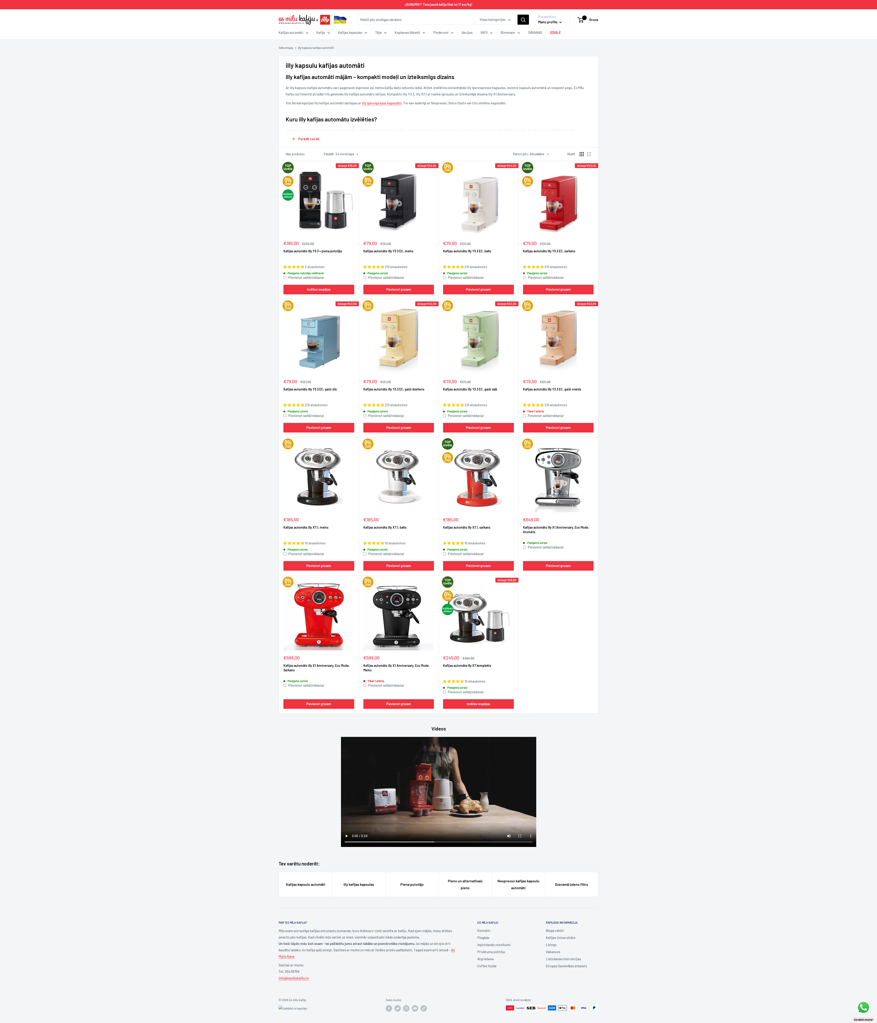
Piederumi (441, 32)
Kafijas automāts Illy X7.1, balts (385, 527)
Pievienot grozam (398, 289)
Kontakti (483, 930)
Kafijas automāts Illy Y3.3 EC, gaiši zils (310, 389)
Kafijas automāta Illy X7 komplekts (467, 665)
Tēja (378, 32)
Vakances (553, 952)
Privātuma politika (491, 952)
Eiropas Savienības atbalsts (566, 966)
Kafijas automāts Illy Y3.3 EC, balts (467, 251)
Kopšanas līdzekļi (407, 32)
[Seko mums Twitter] (397, 1008)
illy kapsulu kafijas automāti (316, 48)
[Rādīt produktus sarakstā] (589, 154)
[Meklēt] (523, 20)
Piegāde (483, 938)
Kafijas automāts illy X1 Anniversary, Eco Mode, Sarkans (316, 668)
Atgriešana (485, 959)
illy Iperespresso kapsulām (382, 103)
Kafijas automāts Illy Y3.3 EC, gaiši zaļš (470, 389)
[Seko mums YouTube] (415, 1008)
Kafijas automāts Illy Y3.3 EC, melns (388, 251)
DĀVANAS (535, 32)
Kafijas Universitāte (561, 938)
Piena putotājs (412, 884)
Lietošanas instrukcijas (563, 959)
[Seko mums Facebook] (389, 1008)
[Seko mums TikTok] (423, 1008)
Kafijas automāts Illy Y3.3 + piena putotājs (312, 251)
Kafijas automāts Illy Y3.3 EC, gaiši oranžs (552, 389)
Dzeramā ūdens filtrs (571, 884)
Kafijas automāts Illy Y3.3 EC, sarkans (549, 251)
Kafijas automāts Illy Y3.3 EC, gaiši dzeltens (393, 389)
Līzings (551, 945)
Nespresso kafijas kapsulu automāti (518, 884)
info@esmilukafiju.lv (294, 978)
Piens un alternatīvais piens (465, 884)
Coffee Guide (487, 966)
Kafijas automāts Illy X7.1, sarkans (466, 527)
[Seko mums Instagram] (406, 1008)
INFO (484, 32)
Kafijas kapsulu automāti (305, 884)
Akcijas (467, 32)
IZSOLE (555, 32)
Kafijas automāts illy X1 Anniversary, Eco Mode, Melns (396, 668)
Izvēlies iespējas (318, 289)
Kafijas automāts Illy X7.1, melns (305, 527)
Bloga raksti (555, 930)
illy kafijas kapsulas (358, 884)
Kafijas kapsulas (350, 32)
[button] (294, 267)
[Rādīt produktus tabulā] (582, 154)
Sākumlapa (286, 48)
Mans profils (548, 22)
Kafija (320, 32)
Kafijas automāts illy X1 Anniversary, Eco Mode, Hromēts (556, 529)
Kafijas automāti (291, 32)
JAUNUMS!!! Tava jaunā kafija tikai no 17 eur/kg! (439, 4)
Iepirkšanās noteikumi (493, 945)
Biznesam (508, 32)
